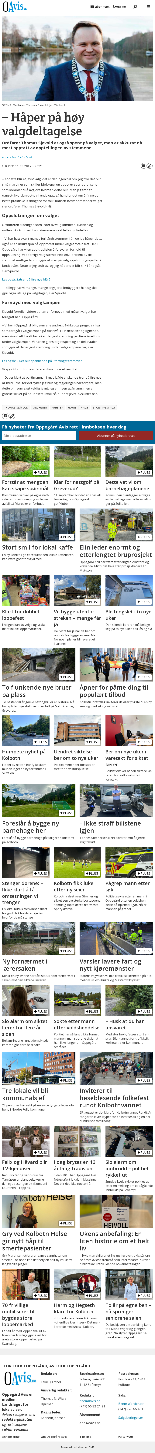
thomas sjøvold (16, 407)
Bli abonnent (100, 7)
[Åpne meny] (148, 6)
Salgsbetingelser (130, 1417)
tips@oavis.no (90, 1401)
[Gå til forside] (44, 7)
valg (84, 407)
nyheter (57, 407)
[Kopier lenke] (150, 166)
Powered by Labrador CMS (77, 1447)
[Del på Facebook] (143, 166)
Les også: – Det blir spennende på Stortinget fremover (42, 361)
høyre (72, 407)
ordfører (40, 407)
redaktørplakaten (17, 1419)
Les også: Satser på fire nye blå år (27, 279)
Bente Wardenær (131, 1403)
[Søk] (135, 6)
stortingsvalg (104, 407)
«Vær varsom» (16, 1429)
